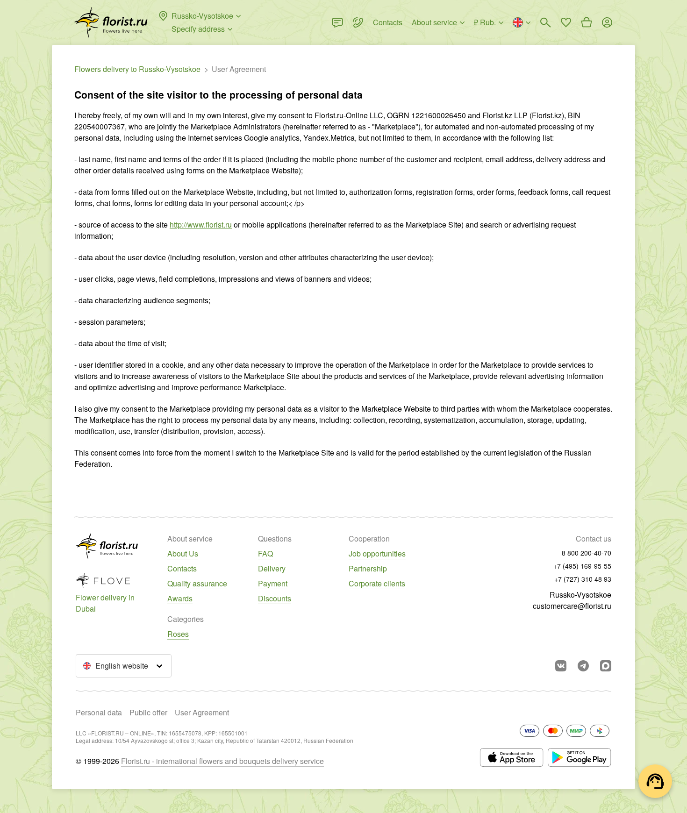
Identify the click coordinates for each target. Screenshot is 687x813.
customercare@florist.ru (572, 605)
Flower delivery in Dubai (105, 603)
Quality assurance (197, 583)
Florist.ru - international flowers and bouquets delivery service (222, 761)
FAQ (265, 553)
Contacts (182, 568)
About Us (182, 553)
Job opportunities (377, 553)
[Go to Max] (605, 665)
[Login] (607, 22)
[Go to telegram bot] (583, 665)
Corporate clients (377, 583)
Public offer (148, 712)
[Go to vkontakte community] (560, 665)
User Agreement (202, 712)
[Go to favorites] (566, 22)
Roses (178, 633)
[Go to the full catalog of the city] (111, 22)
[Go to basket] (586, 22)
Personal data (99, 712)
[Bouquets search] (545, 22)
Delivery (272, 568)
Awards (180, 598)
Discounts (274, 598)
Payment (272, 583)
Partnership (368, 568)
